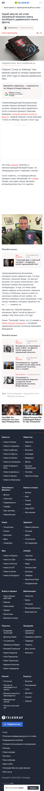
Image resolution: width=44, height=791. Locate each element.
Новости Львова (10, 458)
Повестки (29, 596)
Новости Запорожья (11, 462)
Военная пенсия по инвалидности (11, 694)
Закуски (28, 701)
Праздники (28, 626)
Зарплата (29, 442)
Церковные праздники (30, 632)
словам (34, 178)
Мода (27, 564)
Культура (28, 571)
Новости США (9, 560)
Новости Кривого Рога (10, 467)
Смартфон (7, 543)
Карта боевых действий (9, 597)
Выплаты (29, 450)
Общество (28, 437)
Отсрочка (29, 604)
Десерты (28, 693)
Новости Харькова (11, 446)
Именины (29, 653)
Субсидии (29, 454)
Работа (28, 446)
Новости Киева (9, 442)
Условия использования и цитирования (19, 744)
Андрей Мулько (12, 27)
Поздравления (31, 583)
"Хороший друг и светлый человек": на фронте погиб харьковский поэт (28, 262)
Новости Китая (9, 571)
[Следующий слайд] (41, 8)
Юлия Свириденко (11, 668)
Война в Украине (9, 591)
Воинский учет (31, 612)
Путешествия (30, 568)
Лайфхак (28, 575)
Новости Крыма (10, 476)
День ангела (30, 649)
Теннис (28, 500)
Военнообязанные (33, 608)
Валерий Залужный (11, 649)
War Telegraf (19, 256)
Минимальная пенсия (9, 701)
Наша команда (9, 760)
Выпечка (28, 681)
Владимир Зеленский (7, 632)
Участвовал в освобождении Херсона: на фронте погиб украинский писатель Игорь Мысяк (27, 382)
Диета (27, 535)
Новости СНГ (9, 568)
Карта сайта (8, 764)
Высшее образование (30, 467)
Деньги (6, 495)
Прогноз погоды (31, 476)
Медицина (29, 458)
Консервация (30, 685)
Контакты (6, 756)
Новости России (10, 564)
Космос (6, 531)
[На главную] (22, 3)
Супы (27, 689)
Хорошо (33, 788)
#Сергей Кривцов (14, 394)
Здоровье (27, 522)
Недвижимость (9, 503)
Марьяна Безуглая (11, 665)
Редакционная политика (13, 740)
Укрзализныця (9, 515)
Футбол (28, 493)
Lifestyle (27, 551)
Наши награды (9, 752)
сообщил (14, 165)
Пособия (28, 472)
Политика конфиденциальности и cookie (19, 736)
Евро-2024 (29, 508)
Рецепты (27, 676)
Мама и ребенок (32, 527)
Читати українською (9, 33)
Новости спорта (30, 488)
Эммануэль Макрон (11, 645)
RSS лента (7, 772)
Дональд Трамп (9, 637)
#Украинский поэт (31, 394)
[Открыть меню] (3, 3)
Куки (21, 788)
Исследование (31, 543)
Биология (7, 535)
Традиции (29, 641)
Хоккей (28, 504)
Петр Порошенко (10, 657)
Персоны (6, 626)
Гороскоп (29, 556)
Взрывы (6, 602)
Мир (4, 551)
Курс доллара (9, 511)
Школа (28, 462)
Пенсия (5, 676)
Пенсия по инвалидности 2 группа (10, 687)
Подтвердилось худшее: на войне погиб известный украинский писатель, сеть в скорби (28, 366)
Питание (28, 531)
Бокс (27, 496)
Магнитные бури (32, 579)
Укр (40, 3)
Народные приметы (33, 637)
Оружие (6, 610)
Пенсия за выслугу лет (11, 707)
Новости (6, 437)
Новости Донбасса (11, 472)
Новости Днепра (10, 450)
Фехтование (30, 512)
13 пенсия (7, 681)
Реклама (6, 748)
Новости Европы (10, 556)
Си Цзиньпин (8, 641)
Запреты (28, 645)
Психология (30, 539)
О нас (5, 732)
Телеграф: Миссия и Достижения (16, 768)
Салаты (28, 697)
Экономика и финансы (7, 489)
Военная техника (10, 618)
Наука (4, 522)
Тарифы (6, 507)
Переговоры (8, 606)
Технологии (8, 527)
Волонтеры (8, 614)
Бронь (27, 600)
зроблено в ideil (8, 783)
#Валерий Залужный (16, 396)
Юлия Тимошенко (10, 661)
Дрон (5, 539)
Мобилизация (29, 591)
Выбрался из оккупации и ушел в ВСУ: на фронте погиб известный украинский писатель (28, 349)
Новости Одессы (10, 454)
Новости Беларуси (11, 575)
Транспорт (7, 499)
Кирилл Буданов (10, 653)
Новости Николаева (11, 480)
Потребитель (30, 560)
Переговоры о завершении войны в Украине (23, 8)
